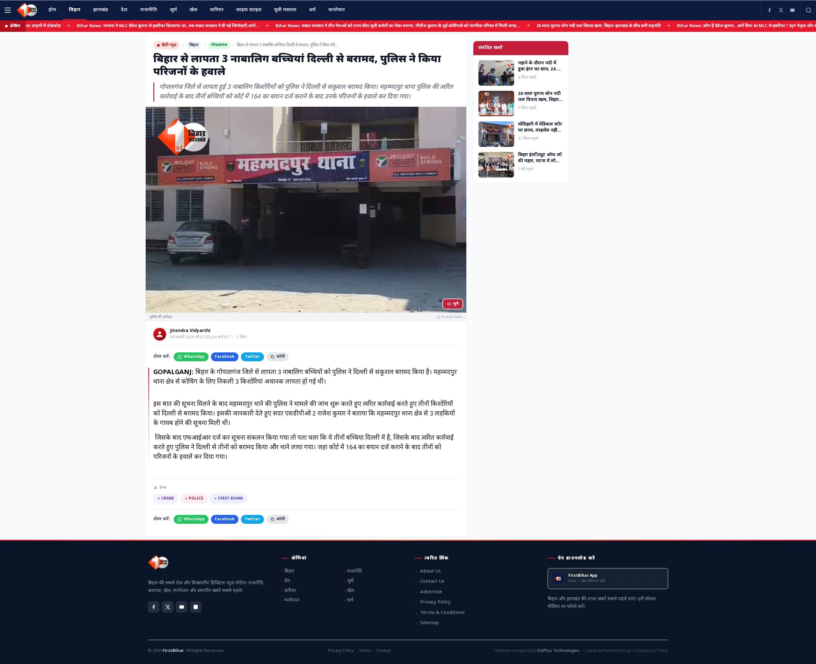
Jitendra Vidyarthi (190, 331)
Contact (383, 650)
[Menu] (7, 10)
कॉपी (281, 356)
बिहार (193, 45)
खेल (350, 591)
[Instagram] (195, 607)
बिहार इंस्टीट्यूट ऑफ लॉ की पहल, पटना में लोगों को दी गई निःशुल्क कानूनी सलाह (540, 164)
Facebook (225, 356)
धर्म (350, 600)
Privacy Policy (435, 602)
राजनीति (354, 571)
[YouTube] (792, 10)
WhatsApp (194, 356)
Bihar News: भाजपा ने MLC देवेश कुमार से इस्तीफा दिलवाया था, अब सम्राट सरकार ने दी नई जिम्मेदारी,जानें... (132, 26)
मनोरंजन (292, 600)
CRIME (165, 498)
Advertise (431, 592)
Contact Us (432, 582)
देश (287, 581)
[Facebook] (769, 10)
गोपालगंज (219, 45)
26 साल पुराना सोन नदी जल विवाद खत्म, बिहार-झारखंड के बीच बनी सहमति (563, 26)
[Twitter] (780, 10)
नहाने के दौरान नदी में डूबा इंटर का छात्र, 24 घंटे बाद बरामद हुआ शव (540, 69)
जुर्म (350, 581)
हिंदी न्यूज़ (169, 45)
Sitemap (429, 623)
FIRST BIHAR (228, 498)
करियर (290, 591)
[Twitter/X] (167, 607)
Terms (365, 650)
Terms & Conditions (442, 613)
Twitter (252, 356)
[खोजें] (808, 10)
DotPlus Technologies (558, 650)
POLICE (194, 498)
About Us (430, 571)
